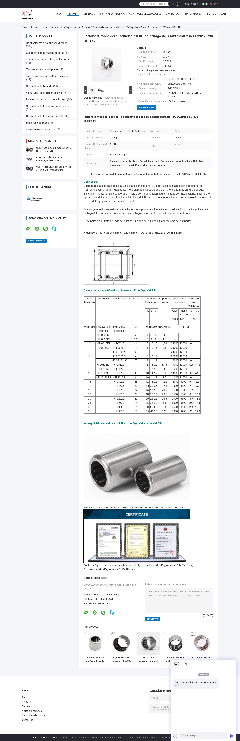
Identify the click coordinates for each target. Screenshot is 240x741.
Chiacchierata (146, 107)
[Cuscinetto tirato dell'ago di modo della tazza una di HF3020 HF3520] (95, 643)
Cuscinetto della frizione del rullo (45, 116)
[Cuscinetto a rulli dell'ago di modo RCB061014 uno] (174, 643)
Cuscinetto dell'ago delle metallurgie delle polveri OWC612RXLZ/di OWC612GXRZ (52, 160)
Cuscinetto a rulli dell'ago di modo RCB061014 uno (175, 659)
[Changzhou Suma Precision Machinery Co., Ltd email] (30, 229)
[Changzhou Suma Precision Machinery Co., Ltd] (27, 14)
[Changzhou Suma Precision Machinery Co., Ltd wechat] (47, 229)
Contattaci (173, 13)
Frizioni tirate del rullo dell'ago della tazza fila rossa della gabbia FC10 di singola (201, 659)
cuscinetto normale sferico (41, 129)
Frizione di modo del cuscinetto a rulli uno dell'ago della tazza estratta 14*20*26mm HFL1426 (105, 101)
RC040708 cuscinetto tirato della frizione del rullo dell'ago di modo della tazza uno (148, 659)
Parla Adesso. (191, 3)
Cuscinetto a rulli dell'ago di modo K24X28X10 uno (166, 565)
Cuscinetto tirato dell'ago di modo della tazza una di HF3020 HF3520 (95, 659)
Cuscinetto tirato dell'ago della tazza (47, 59)
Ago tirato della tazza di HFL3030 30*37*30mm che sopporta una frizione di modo (121, 659)
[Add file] (175, 735)
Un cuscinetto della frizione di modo (46, 42)
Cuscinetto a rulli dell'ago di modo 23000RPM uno (109, 569)
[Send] (231, 735)
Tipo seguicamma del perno (42, 69)
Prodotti (73, 13)
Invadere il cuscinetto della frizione (46, 99)
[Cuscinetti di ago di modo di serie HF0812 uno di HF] (29, 149)
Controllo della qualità (145, 13)
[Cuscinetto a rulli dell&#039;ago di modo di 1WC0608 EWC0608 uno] (29, 168)
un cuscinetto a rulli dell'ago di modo (61, 27)
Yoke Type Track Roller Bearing (44, 92)
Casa (24, 27)
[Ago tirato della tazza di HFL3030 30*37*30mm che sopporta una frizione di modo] (121, 643)
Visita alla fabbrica (112, 13)
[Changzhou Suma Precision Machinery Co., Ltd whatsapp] (39, 229)
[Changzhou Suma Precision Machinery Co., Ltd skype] (56, 228)
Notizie (211, 13)
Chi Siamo (89, 13)
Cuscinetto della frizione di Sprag (45, 52)
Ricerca (173, 4)
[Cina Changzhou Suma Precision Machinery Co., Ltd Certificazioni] (35, 198)
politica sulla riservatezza (44, 737)
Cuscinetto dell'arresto (39, 86)
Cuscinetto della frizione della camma (47, 106)
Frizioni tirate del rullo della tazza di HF (119, 565)
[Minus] (232, 664)
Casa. (58, 13)
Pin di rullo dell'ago (37, 122)
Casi (223, 13)
